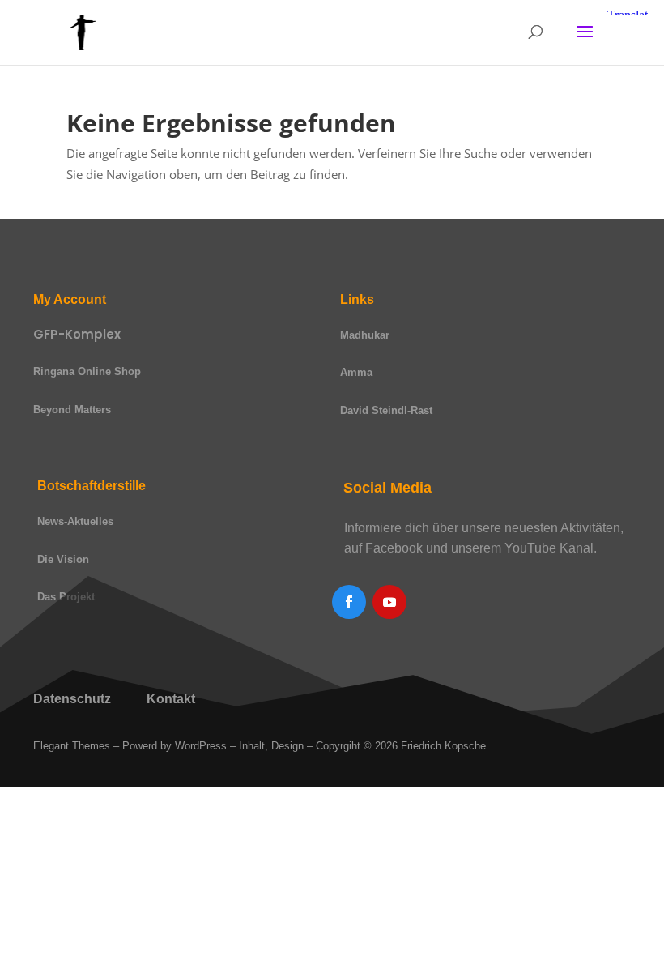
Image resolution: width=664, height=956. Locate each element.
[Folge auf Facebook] (349, 602)
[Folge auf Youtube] (389, 602)
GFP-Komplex (77, 334)
